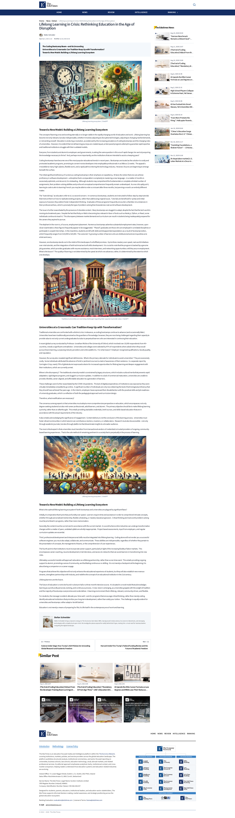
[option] (57, 678)
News (84, 12)
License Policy (72, 746)
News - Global (51, 21)
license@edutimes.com (94, 800)
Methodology (57, 746)
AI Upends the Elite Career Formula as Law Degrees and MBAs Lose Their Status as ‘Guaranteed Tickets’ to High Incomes (94, 690)
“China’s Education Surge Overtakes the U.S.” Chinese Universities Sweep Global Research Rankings (181, 135)
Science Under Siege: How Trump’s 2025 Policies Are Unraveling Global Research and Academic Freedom (65, 647)
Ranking (172, 12)
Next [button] (148, 672)
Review (111, 12)
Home (59, 12)
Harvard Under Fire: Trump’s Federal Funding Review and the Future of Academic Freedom (124, 647)
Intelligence (141, 12)
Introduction (44, 746)
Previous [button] (42, 672)
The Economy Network (107, 754)
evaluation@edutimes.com (63, 800)
